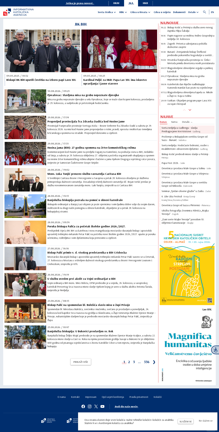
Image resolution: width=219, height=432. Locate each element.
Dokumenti (179, 12)
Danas (163, 121)
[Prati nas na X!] (96, 406)
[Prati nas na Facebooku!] (83, 406)
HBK (121, 12)
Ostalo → (187, 121)
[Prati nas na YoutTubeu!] (102, 406)
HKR (145, 3)
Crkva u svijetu (162, 12)
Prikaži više (80, 361)
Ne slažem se (206, 420)
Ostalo (192, 12)
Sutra (174, 121)
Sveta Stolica (105, 12)
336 (146, 362)
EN (212, 12)
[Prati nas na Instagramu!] (90, 406)
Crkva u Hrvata (138, 12)
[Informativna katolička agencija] (76, 420)
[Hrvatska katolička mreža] (48, 420)
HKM (116, 3)
